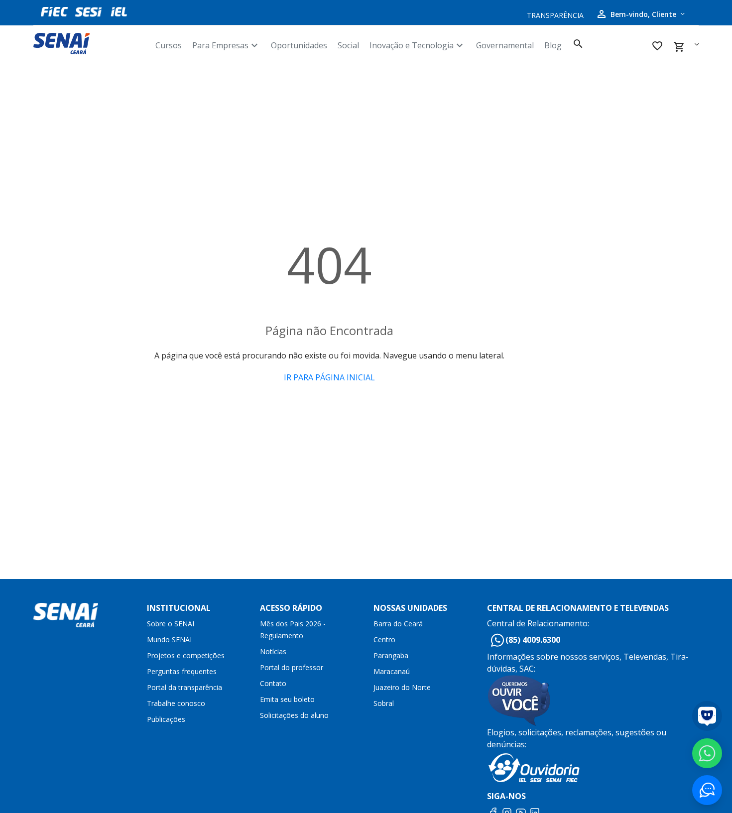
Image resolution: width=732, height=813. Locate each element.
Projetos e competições (186, 655)
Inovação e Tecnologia (417, 45)
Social (348, 45)
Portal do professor (291, 667)
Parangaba (390, 655)
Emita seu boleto (287, 699)
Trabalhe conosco (176, 703)
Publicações (166, 719)
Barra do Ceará (398, 623)
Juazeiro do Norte (402, 687)
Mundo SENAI (169, 639)
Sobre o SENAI (170, 623)
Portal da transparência (184, 687)
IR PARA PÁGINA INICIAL (329, 377)
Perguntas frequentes (182, 671)
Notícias (273, 651)
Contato (273, 683)
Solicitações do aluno (294, 715)
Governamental (505, 45)
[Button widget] (707, 790)
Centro (384, 639)
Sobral (383, 703)
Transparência (555, 15)
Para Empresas (226, 45)
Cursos (168, 45)
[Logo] (90, 43)
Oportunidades (299, 45)
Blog (553, 45)
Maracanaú (391, 671)
